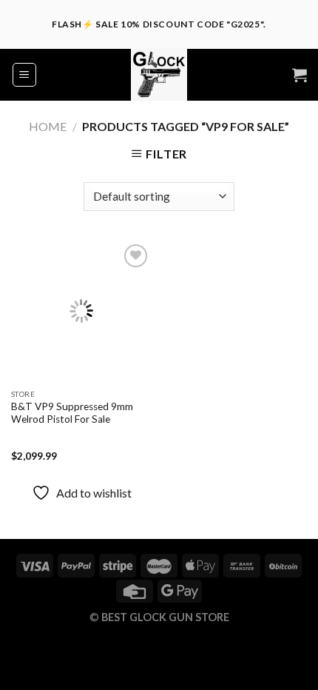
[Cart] (299, 74)
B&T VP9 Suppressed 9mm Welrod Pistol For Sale (72, 413)
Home (48, 126)
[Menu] (25, 75)
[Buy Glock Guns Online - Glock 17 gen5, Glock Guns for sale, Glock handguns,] (159, 75)
